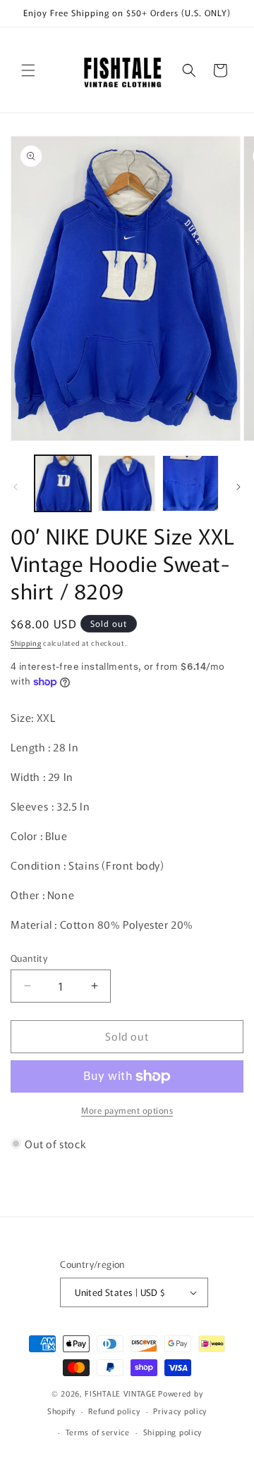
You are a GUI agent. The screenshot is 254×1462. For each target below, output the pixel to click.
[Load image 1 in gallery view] (63, 483)
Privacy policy (180, 1410)
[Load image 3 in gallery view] (190, 483)
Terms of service (98, 1431)
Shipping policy (172, 1431)
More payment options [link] (127, 1110)
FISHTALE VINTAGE (120, 1393)
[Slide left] (15, 486)
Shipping (26, 642)
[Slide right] (238, 486)
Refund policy (114, 1410)
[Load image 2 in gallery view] (126, 483)
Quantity (29, 958)
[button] (28, 70)
